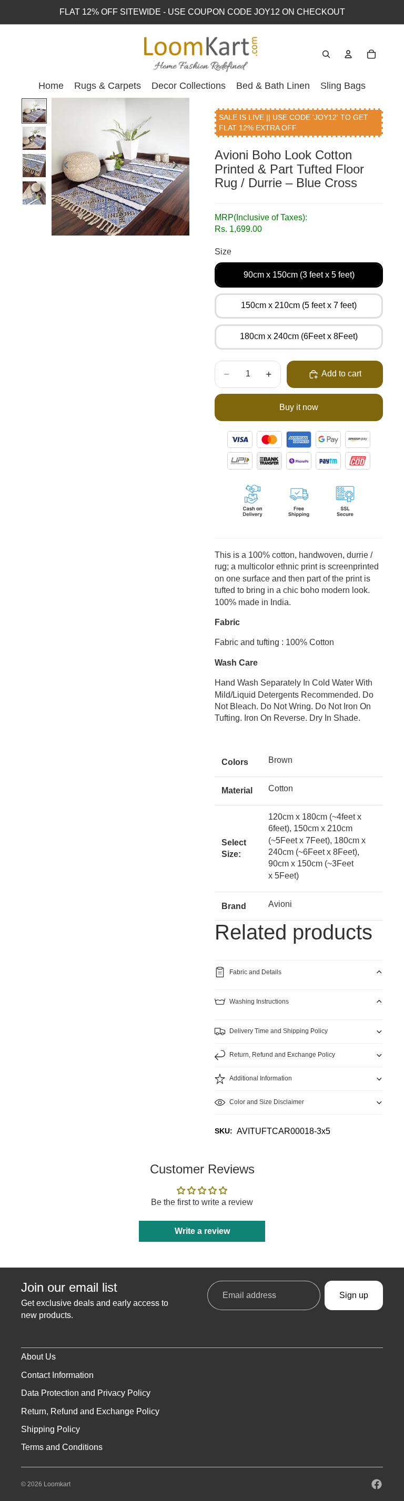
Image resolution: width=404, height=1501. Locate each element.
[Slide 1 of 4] (34, 110)
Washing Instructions (259, 1001)
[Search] (326, 54)
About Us (38, 1356)
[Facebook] (376, 1484)
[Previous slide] (63, 166)
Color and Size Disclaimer (266, 1102)
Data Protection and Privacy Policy (85, 1392)
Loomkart (57, 1484)
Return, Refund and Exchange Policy (282, 1054)
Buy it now (298, 407)
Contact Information (57, 1375)
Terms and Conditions (62, 1447)
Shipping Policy (50, 1429)
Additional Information (260, 1078)
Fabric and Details (255, 972)
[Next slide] (177, 166)
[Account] (348, 54)
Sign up (353, 1295)
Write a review (202, 1231)
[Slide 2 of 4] (34, 138)
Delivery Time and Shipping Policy (278, 1031)
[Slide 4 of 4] (34, 193)
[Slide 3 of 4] (34, 165)
